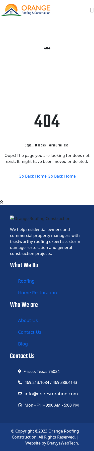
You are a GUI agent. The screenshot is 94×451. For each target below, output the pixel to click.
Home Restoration (37, 293)
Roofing (26, 281)
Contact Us (29, 332)
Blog (23, 344)
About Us (28, 320)
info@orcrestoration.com (51, 394)
